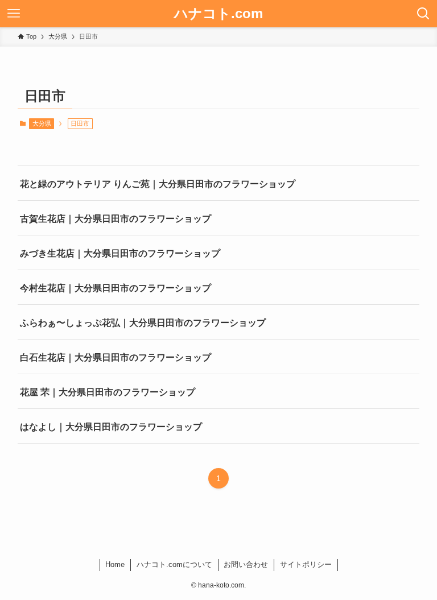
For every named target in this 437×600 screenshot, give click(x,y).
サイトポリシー (306, 564)
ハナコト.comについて (174, 564)
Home (115, 564)
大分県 (41, 123)
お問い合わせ (246, 564)
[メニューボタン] (13, 13)
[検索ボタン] (423, 13)
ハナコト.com (218, 13)
